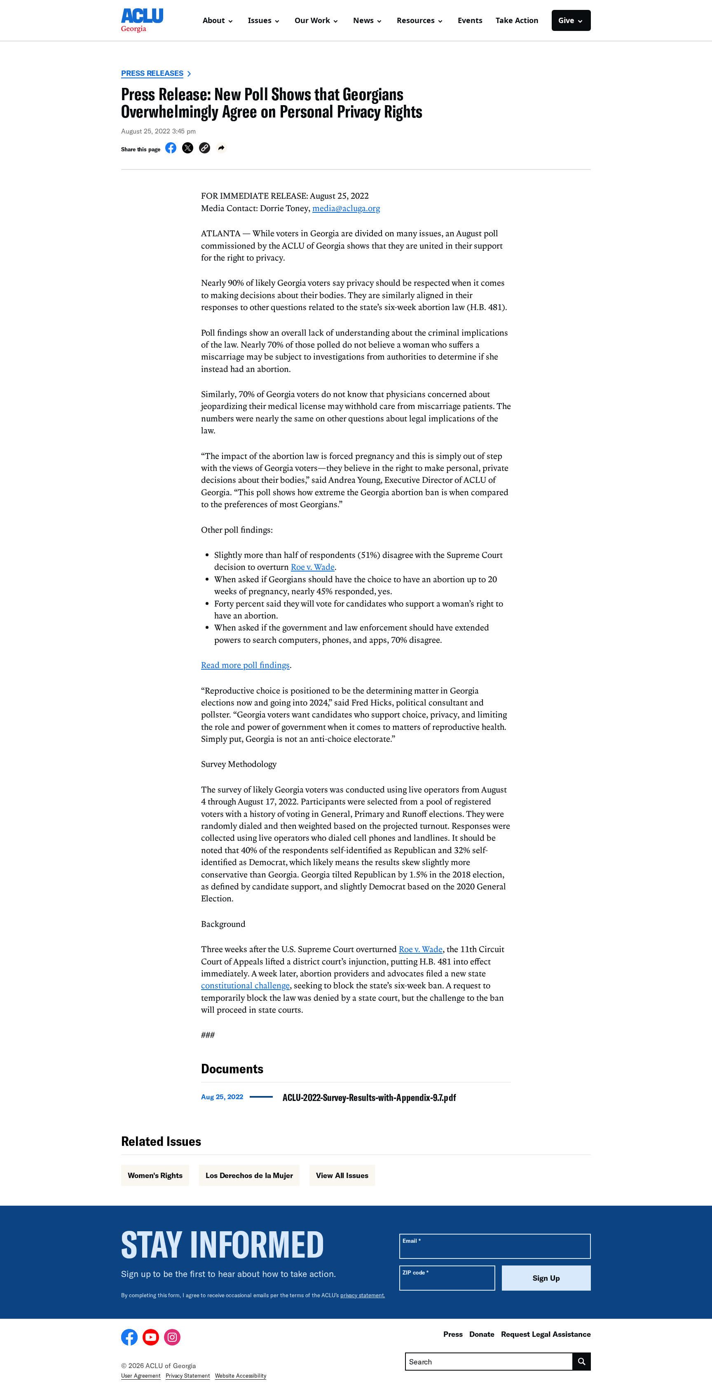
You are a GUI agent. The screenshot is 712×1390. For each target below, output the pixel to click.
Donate (481, 1333)
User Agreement (141, 1375)
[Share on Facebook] (170, 150)
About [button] (214, 20)
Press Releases (152, 73)
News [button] (363, 20)
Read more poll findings (245, 664)
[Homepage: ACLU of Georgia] (150, 20)
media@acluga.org (346, 207)
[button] (204, 149)
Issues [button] (260, 20)
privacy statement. (362, 1295)
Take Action (517, 20)
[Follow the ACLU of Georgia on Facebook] (129, 1338)
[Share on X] (187, 150)
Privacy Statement (188, 1375)
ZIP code (416, 1272)
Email (411, 1240)
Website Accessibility (240, 1375)
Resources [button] (416, 20)
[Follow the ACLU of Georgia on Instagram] (172, 1338)
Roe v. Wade (313, 566)
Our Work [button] (312, 20)
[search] (582, 1361)
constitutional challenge (245, 985)
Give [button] (566, 20)
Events (470, 20)
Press (453, 1333)
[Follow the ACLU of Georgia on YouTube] (151, 1338)
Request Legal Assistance (546, 1333)
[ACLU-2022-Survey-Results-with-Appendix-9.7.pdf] (356, 1099)
